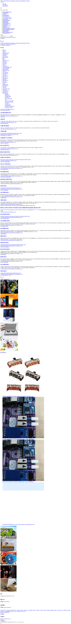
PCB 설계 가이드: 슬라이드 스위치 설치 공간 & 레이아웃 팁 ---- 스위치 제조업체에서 (17, 438)
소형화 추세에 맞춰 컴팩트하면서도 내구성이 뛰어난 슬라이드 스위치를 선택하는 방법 (18, 524)
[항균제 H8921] (3, 254)
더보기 (20, 133)
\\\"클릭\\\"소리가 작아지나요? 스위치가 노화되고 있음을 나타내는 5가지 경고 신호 (17, 396)
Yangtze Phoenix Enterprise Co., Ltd (12, 115)
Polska (55, 610)
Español (21, 610)
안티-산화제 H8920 (4, 264)
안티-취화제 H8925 (4, 228)
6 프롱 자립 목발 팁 (4, 125)
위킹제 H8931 (3, 185)
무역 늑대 (2, 610)
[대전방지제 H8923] (4, 244)
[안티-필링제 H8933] (4, 169)
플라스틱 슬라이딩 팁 (5, 151)
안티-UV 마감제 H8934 (5, 164)
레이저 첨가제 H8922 (5, 249)
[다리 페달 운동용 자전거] (5, 110)
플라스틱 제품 (3, 134)
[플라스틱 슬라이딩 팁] (4, 149)
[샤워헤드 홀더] (3, 133)
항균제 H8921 (3, 256)
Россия (34, 610)
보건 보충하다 (3, 115)
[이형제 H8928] (3, 197)
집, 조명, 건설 (7, 104)
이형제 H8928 (3, 200)
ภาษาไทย (25, 610)
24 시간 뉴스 (3, 352)
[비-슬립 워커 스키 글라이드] (5, 135)
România (11, 611)
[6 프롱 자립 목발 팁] (4, 123)
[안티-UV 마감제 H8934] (5, 161)
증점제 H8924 (3, 236)
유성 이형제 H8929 (4, 192)
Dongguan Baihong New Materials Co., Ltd (15, 168)
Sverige (15, 611)
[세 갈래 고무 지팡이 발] (5, 159)
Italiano (45, 610)
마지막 (5, 275)
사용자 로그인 (9, 37)
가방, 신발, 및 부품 (8, 98)
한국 (15, 610)
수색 (11, 36)
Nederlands (52, 610)
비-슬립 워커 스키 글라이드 (6, 137)
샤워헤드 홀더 (3, 131)
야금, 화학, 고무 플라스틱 (9, 106)
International (9, 610)
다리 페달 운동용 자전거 (5, 112)
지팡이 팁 (2, 119)
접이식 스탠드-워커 (4, 145)
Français (18, 610)
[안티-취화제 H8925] (4, 226)
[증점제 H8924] (3, 233)
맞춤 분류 (4, 3)
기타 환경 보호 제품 (4, 168)
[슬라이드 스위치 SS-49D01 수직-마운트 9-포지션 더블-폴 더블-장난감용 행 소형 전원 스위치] (17, 205)
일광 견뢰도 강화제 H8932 (6, 179)
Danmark (65, 610)
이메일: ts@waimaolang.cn (5, 279)
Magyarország (19, 611)
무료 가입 (14, 37)
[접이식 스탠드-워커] (4, 143)
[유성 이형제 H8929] (4, 190)
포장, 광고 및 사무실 (8, 107)
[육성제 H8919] (3, 273)
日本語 (12, 610)
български (59, 610)
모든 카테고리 (5, 6)
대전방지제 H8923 (4, 242)
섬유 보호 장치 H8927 (5, 214)
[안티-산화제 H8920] (4, 262)
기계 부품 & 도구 (8, 105)
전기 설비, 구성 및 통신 (9, 100)
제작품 (3, 45)
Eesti (62, 610)
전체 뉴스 (2, 613)
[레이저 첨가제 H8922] (4, 246)
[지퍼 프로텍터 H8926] (4, 218)
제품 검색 (7, 612)
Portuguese (38, 610)
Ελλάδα (48, 610)
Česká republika (6, 611)
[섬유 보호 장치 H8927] (4, 216)
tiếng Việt (23, 611)
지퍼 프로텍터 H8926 (5, 220)
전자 (6, 99)
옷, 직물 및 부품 (8, 96)
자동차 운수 (7, 97)
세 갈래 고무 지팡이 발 (5, 157)
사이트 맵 (2, 614)
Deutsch (41, 610)
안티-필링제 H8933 (4, 171)
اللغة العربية (30, 610)
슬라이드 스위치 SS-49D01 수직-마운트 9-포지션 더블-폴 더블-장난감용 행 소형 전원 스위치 (20, 207)
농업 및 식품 (7, 45)
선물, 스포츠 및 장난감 (9, 101)
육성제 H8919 (3, 270)
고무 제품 (2, 122)
